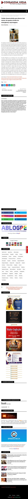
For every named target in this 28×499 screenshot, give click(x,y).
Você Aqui (4, 280)
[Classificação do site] (9, 418)
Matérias (23, 267)
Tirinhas (11, 277)
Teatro (16, 275)
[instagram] (7, 216)
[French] (10, 245)
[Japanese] (12, 243)
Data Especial (4, 258)
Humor (20, 265)
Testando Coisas (5, 277)
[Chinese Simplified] (15, 243)
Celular (8, 15)
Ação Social (4, 252)
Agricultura (10, 252)
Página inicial (3, 15)
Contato (17, 495)
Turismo (20, 277)
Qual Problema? (5, 273)
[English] (7, 245)
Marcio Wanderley (4, 24)
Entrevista (14, 260)
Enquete (8, 260)
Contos (10, 256)
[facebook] (7, 213)
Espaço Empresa (5, 262)
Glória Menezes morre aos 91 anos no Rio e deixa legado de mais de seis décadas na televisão (16, 462)
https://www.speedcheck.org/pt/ (17, 446)
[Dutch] (21, 245)
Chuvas (21, 254)
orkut (3, 271)
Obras (24, 269)
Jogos (9, 267)
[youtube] (20, 216)
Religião (16, 273)
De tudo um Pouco (12, 258)
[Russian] (18, 243)
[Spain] (15, 245)
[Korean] (10, 243)
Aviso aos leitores (5, 254)
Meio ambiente (12, 269)
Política (11, 271)
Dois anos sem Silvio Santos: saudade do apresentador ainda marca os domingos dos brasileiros (17, 480)
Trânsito (16, 277)
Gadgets (15, 265)
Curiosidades (20, 256)
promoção (16, 271)
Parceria (13, 495)
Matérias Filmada (5, 269)
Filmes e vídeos (9, 265)
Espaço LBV (18, 262)
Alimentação (16, 252)
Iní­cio (10, 495)
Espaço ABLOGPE (21, 260)
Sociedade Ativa (10, 275)
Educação (4, 260)
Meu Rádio (19, 269)
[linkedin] (20, 219)
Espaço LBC (12, 262)
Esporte (23, 262)
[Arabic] (7, 243)
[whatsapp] (7, 219)
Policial (7, 271)
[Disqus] (14, 158)
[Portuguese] (21, 243)
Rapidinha (11, 273)
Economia (19, 258)
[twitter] (20, 213)
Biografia (11, 254)
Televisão (20, 275)
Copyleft (2, 487)
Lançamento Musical (16, 267)
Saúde (20, 273)
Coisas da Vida (13, 487)
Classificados (4, 256)
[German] (12, 245)
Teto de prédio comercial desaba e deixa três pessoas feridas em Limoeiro (17, 455)
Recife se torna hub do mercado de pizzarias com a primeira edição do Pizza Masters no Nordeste (17, 468)
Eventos (3, 265)
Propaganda (22, 271)
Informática (4, 267)
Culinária (14, 256)
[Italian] (18, 245)
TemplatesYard (17, 497)
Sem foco (3, 275)
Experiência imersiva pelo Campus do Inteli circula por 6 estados (16, 474)
